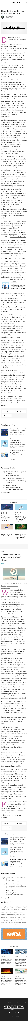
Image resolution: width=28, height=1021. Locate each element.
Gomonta (3, 911)
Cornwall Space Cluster (13, 907)
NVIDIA (3, 917)
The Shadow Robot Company (15, 922)
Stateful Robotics (21, 920)
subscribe (19, 806)
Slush (11, 181)
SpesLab (5, 920)
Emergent (8, 909)
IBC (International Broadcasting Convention (16, 481)
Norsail (22, 915)
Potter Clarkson (15, 919)
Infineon (21, 912)
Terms (24, 1002)
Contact (10, 1002)
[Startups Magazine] (14, 3)
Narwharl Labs (4, 915)
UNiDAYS (9, 923)
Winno (21, 923)
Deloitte (3, 909)
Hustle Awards (14, 912)
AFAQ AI (3, 906)
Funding (3, 956)
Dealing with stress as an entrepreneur (9, 587)
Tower (23, 922)
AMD (7, 906)
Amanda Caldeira (11, 562)
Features (4, 7)
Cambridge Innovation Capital (16, 906)
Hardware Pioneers (10, 911)
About (4, 1002)
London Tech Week (11, 914)
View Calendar (5, 493)
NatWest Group (12, 915)
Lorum (18, 914)
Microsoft (22, 914)
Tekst (3, 922)
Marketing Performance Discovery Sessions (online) (14, 488)
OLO (7, 917)
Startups (4, 513)
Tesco (6, 922)
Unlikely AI (15, 923)
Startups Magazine (11, 920)
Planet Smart (8, 919)
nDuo (18, 915)
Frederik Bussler (11, 16)
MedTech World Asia (12, 475)
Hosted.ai (8, 912)
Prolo (20, 919)
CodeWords (5, 907)
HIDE (17, 911)
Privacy (17, 1002)
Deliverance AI (22, 907)
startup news (17, 802)
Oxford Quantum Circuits (14, 917)
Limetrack (3, 914)
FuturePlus (24, 909)
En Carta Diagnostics (16, 909)
